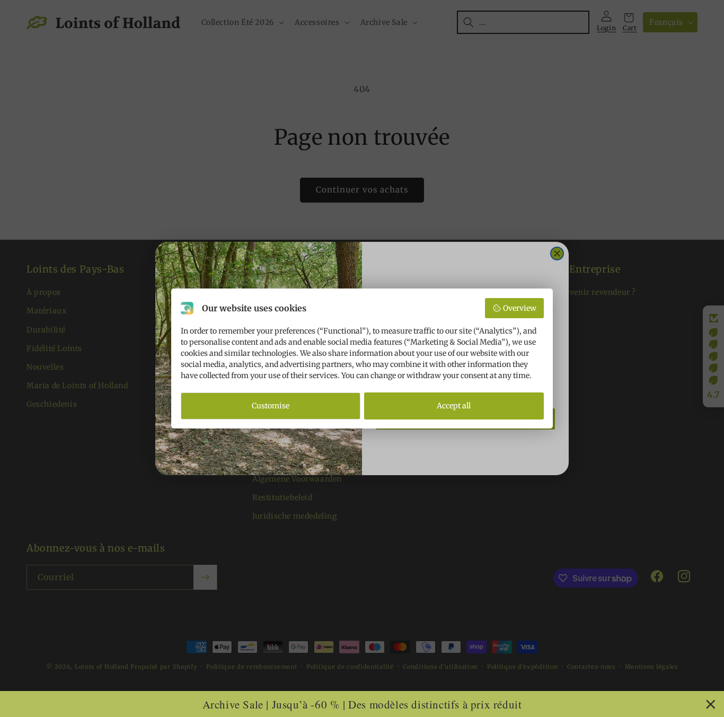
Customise (270, 405)
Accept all (454, 405)
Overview (519, 308)
